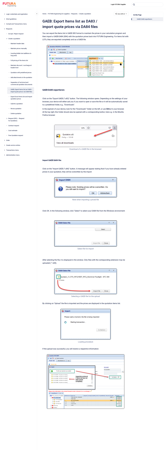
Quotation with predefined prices (21, 72)
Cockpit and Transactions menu (16, 24)
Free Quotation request (15, 135)
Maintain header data (17, 43)
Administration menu (13, 155)
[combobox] (147, 4)
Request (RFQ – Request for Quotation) (16, 120)
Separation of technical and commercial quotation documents (21, 83)
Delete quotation (16, 113)
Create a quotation (14, 38)
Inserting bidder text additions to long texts (21, 54)
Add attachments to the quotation (21, 77)
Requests (9, 29)
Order (8, 140)
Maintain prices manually (19, 48)
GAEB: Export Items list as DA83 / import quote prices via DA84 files (21, 91)
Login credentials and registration (17, 14)
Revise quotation (16, 108)
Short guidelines (11, 19)
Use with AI (121, 14)
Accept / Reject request (16, 34)
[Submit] (134, 4)
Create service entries (13, 145)
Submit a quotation (17, 104)
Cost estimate (12, 130)
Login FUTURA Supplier (118, 4)
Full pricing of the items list (19, 60)
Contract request (13, 125)
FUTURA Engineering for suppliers (59, 14)
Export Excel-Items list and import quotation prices (21, 98)
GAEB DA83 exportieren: (144, 19)
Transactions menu (12, 150)
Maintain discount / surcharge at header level (21, 66)
